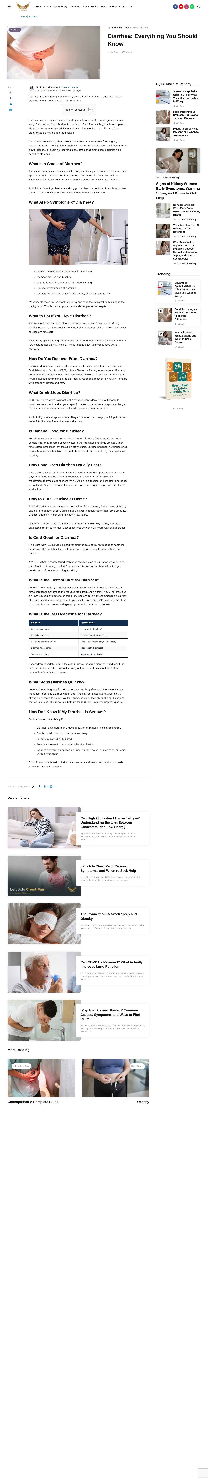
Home (24, 16)
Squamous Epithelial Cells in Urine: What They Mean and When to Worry (186, 96)
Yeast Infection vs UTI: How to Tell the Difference (186, 228)
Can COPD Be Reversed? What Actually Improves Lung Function (111, 964)
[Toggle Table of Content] (89, 109)
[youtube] (181, 6)
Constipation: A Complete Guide (33, 1102)
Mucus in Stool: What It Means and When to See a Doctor (186, 132)
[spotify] (192, 6)
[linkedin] (10, 103)
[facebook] (175, 6)
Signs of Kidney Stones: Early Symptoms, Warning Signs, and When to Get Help (178, 191)
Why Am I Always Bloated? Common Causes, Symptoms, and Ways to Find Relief (110, 1014)
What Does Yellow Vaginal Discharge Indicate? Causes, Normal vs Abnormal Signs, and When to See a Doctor (185, 250)
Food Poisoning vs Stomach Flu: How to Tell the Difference (185, 115)
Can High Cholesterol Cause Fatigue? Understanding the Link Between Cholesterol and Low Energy (110, 822)
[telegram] (10, 109)
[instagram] (186, 6)
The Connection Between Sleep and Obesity (109, 916)
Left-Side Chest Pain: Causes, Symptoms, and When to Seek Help (108, 868)
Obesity (143, 1102)
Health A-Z (34, 16)
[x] (10, 92)
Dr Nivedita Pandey (121, 27)
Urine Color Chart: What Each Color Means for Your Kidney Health (186, 210)
